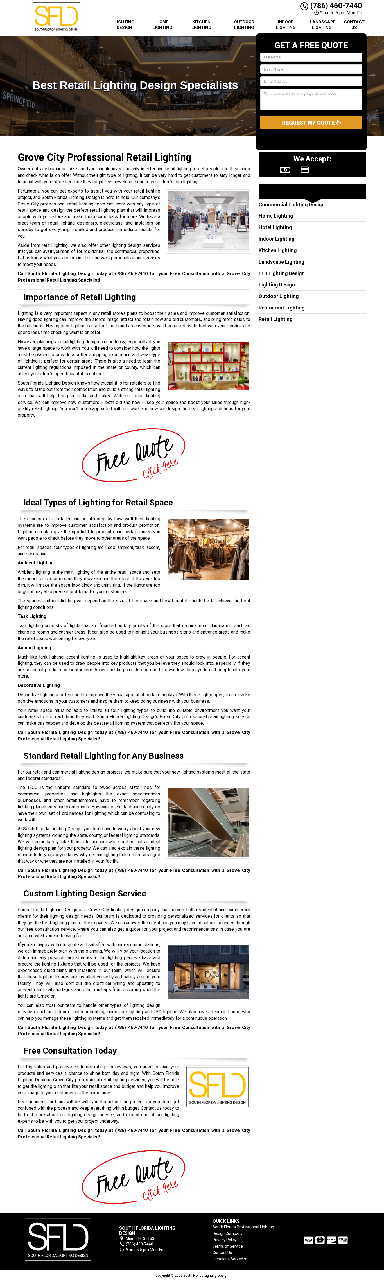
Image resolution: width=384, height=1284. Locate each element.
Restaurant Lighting (282, 308)
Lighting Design (124, 24)
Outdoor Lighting (244, 24)
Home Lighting (162, 24)
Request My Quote (309, 122)
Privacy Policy (225, 1240)
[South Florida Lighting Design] (58, 1239)
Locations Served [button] (228, 1259)
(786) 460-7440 (335, 5)
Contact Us (354, 24)
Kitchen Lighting (201, 24)
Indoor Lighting (286, 24)
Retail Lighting (276, 319)
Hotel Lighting (275, 227)
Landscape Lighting (323, 24)
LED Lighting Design (282, 273)
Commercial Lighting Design (292, 204)
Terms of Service (228, 1246)
